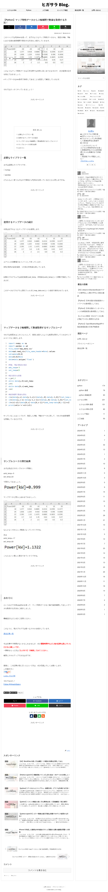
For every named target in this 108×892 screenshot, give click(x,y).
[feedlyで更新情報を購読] (39, 716)
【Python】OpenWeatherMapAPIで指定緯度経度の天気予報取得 (90, 325)
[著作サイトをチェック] (31, 716)
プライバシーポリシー (85, 343)
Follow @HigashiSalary (12, 684)
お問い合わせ (82, 339)
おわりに (21, 148)
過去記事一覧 (9, 633)
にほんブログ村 (9, 676)
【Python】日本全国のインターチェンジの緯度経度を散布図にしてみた (90, 309)
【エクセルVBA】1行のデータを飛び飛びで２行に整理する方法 (90, 317)
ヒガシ (91, 131)
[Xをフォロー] (35, 716)
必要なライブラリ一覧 (25, 134)
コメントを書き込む (37, 870)
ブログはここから (87, 161)
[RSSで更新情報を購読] (43, 716)
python (7, 692)
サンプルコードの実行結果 (27, 144)
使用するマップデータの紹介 (28, 138)
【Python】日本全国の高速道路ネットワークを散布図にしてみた (90, 302)
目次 (34, 130)
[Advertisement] (37, 113)
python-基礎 (14, 692)
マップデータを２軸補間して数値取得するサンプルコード (38, 141)
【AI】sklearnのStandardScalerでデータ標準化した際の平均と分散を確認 (90, 292)
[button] (65, 27)
